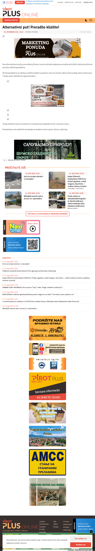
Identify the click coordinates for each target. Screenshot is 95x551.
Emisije (56, 527)
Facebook (3, 2)
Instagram (7, 2)
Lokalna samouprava (43, 522)
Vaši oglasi (55, 522)
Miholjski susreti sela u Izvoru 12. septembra (33, 197)
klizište (23, 160)
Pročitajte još (15, 167)
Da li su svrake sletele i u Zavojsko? (33, 177)
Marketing (88, 2)
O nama (60, 2)
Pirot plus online (20, 12)
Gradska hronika (11, 20)
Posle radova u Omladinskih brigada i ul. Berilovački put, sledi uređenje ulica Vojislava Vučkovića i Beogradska (77, 202)
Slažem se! (80, 544)
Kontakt (78, 2)
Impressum (69, 2)
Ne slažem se (81, 538)
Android (33, 244)
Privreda (42, 532)
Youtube (10, 2)
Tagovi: (5, 160)
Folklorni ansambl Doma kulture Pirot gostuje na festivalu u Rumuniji (39, 2)
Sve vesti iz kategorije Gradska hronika (47, 213)
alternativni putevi (14, 160)
